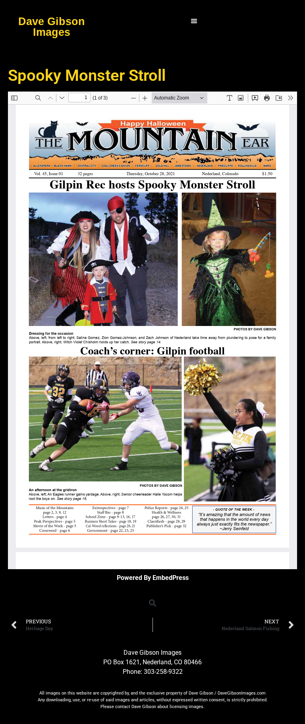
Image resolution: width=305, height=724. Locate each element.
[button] (194, 21)
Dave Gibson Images (51, 26)
